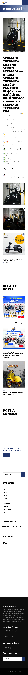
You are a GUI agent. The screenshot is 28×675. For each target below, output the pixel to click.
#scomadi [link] (17, 180)
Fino (17, 560)
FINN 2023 (10, 560)
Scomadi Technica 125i (15, 582)
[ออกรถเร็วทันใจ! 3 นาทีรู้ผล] (14, 307)
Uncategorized (14, 55)
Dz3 (18, 556)
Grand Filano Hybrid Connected (11, 568)
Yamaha (5, 515)
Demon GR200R (6, 552)
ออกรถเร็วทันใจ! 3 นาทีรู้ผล (13, 323)
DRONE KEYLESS (16, 554)
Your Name (5, 435)
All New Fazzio (17, 548)
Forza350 (5, 562)
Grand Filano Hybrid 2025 (9, 566)
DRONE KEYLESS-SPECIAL (8, 556)
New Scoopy (6, 574)
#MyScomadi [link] (11, 180)
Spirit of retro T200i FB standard (13, 393)
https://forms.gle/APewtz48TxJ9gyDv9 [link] (13, 148)
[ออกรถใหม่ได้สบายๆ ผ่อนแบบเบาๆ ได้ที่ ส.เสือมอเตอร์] (14, 337)
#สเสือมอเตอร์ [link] (6, 178)
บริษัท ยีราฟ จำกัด (18, 671)
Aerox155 (5, 546)
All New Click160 (7, 548)
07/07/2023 (5, 390)
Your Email (5, 443)
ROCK (19, 580)
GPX (4, 490)
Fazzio (4, 558)
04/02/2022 (5, 55)
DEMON (11, 550)
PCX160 (4, 580)
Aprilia (5, 487)
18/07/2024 (5, 321)
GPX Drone (17, 564)
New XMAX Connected (8, 576)
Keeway (5, 495)
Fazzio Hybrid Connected (15, 558)
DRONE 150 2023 (6, 554)
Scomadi (5, 259)
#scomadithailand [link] (15, 182)
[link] (14, 174)
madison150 (5, 572)
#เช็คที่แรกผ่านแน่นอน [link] (15, 178)
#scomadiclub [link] (6, 182)
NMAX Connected (14, 578)
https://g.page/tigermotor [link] (17, 176)
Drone (14, 552)
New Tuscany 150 (16, 574)
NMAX (18, 576)
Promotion (6, 504)
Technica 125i (12, 260)
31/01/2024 (5, 351)
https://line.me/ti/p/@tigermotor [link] (11, 168)
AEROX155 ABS (13, 546)
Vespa (5, 512)
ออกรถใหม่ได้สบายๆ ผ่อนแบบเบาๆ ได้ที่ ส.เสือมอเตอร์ (13, 355)
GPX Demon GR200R (7, 564)
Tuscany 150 (13, 584)
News (4, 501)
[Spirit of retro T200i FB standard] (14, 374)
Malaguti (6, 498)
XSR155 (10, 586)
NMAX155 (5, 578)
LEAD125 (18, 570)
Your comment (6, 421)
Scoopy (4, 584)
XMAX (4, 586)
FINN (4, 560)
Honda (5, 492)
